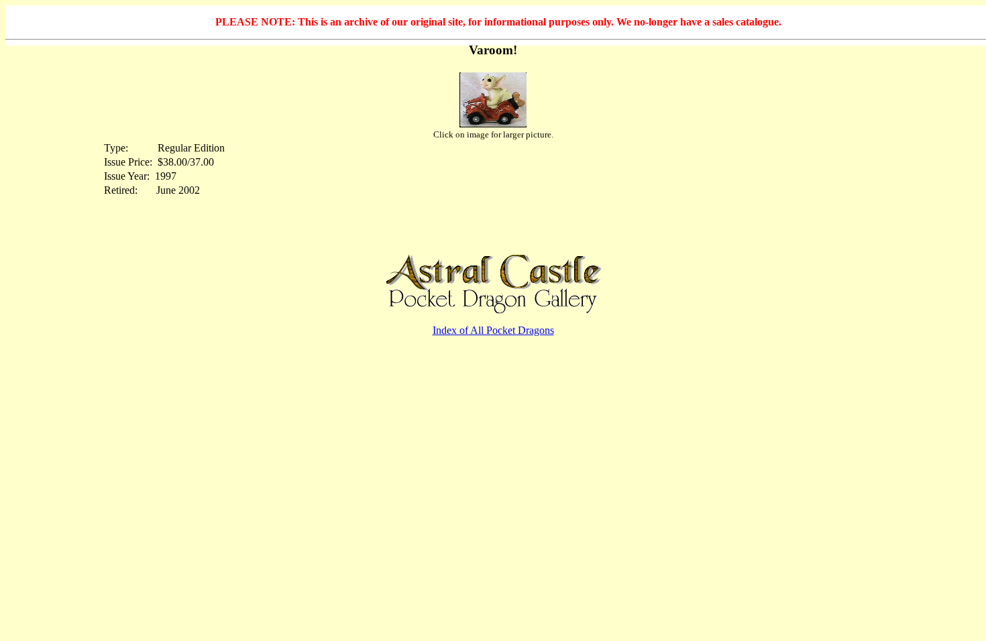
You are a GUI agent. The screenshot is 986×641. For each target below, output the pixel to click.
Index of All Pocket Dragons (493, 330)
